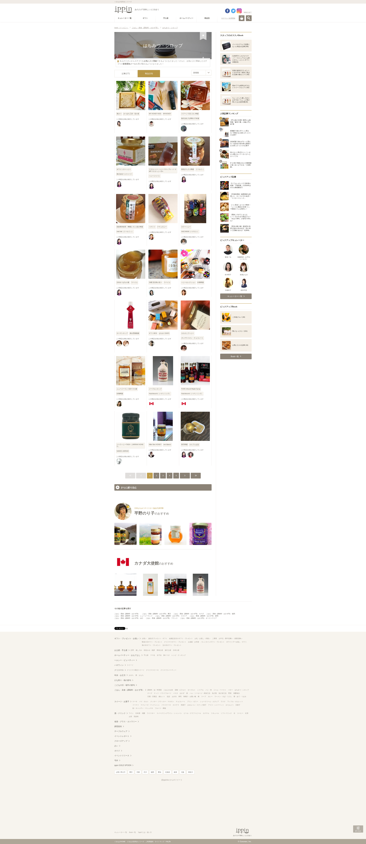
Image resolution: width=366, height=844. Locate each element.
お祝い (144, 638)
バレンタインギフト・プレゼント (212, 642)
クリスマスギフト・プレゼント (175, 642)
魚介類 (214, 693)
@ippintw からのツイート (171, 780)
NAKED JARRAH (123, 451)
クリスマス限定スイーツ (135, 670)
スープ (203, 696)
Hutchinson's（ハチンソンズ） (160, 393)
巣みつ (119, 114)
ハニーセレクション (188, 282)
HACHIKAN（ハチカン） (190, 231)
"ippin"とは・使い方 (145, 832)
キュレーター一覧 (120, 832)
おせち (131, 675)
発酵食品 (236, 693)
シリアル (200, 690)
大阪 (182, 772)
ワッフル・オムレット (235, 701)
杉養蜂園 (200, 282)
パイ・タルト (144, 701)
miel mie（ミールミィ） (125, 231)
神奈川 (190, 772)
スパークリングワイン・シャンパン (169, 713)
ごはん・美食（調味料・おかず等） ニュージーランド (133, 616)
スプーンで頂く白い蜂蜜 (190, 114)
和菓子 (183, 705)
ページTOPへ (358, 837)
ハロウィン (119, 665)
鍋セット (162, 696)
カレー (210, 696)
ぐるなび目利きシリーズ (135, 841)
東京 (131, 772)
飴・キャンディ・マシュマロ (143, 708)
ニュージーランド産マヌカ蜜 (127, 389)
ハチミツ (152, 227)
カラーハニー (186, 227)
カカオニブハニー (187, 333)
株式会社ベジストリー (124, 174)
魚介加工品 (222, 693)
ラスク (223, 701)
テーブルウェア (120, 731)
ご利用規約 (149, 841)
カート (241, 18)
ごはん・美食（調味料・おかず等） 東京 (156, 614)
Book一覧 (132, 832)
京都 (138, 772)
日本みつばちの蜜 (123, 282)
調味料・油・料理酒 (154, 690)
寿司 (180, 696)
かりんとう (230, 705)
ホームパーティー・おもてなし (127, 655)
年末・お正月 (120, 675)
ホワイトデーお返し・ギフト (236, 642)
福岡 (152, 772)
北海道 (167, 772)
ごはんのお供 (168, 690)
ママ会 (152, 655)
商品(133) (149, 73)
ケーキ (135, 701)
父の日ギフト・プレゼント (172, 645)
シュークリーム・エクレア (209, 701)
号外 (116, 760)
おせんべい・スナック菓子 (196, 705)
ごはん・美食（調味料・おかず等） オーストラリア (198, 618)
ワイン (131, 713)
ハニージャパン (154, 176)
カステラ (176, 705)
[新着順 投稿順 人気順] (201, 72)
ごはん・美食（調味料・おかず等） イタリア (171, 616)
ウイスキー (151, 713)
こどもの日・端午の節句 (124, 685)
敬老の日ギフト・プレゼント (152, 642)
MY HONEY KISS (155, 114)
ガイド (117, 751)
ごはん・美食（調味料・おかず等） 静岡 (204, 616)
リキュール (215, 713)
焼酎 (143, 713)
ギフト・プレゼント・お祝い (126, 638)
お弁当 (174, 696)
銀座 (175, 772)
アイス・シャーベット (216, 705)
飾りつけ (166, 655)
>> (196, 475)
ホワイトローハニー (124, 169)
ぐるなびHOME (119, 841)
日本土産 (176, 650)
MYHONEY (167, 114)
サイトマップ (159, 841)
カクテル (206, 713)
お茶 (130, 716)
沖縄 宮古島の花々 (155, 282)
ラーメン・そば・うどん (223, 696)
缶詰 (168, 696)
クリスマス (119, 670)
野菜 (229, 693)
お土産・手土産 (120, 650)
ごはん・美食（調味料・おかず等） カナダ (188, 614)
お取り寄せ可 (120, 772)
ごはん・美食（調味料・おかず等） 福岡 (220, 614)
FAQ (167, 841)
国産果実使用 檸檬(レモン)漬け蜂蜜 (130, 227)
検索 (249, 18)
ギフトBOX (153, 333)
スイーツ (130, 665)
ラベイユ (134, 282)
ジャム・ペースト (220, 690)
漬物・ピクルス (180, 690)
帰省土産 (160, 650)
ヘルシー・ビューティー (124, 660)
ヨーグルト (191, 690)
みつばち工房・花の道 (131, 114)
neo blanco (167, 444)
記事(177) (126, 73)
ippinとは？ (248, 12)
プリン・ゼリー (192, 701)
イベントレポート (121, 736)
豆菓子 (237, 705)
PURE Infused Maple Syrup (190, 389)
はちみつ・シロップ (242, 690)
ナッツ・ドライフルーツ (162, 693)
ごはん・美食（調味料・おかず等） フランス (162, 618)
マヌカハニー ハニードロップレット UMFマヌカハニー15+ (162, 170)
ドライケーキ (166, 705)
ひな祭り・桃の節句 (122, 680)
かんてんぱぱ (194, 444)
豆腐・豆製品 (152, 696)
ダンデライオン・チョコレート (192, 338)
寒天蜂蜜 (184, 444)
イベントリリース (121, 756)
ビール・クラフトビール (192, 713)
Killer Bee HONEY (155, 444)
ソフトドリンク (226, 713)
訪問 (132, 650)
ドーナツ (136, 705)
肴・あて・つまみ (240, 696)
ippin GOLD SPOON (122, 765)
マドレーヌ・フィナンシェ (150, 705)
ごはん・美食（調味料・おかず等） (127, 614)
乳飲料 (136, 716)
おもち (141, 675)
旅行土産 (168, 650)
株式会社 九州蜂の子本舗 (190, 118)
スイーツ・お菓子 (121, 701)
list (127, 628)
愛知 (159, 772)
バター (230, 690)
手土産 (146, 655)
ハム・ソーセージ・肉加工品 (200, 693)
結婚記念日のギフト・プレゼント (181, 638)
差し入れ (139, 650)
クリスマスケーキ (152, 670)
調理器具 (118, 726)
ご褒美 (214, 638)
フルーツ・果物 (160, 708)
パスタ (175, 693)
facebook (227, 10)
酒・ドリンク (120, 713)
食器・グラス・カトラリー (125, 721)
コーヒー (240, 713)
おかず (182, 693)
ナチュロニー (162, 227)
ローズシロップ (122, 333)
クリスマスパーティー (168, 670)
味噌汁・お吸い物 (189, 696)
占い (116, 746)
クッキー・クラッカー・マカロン (162, 701)
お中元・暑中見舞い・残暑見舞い (230, 638)
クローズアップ (120, 741)
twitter (233, 10)
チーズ (149, 693)
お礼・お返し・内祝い (202, 638)
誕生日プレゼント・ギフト (157, 638)
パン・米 (208, 690)
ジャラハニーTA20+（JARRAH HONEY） (130, 445)
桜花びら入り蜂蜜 (187, 169)
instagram (239, 10)
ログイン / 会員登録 (228, 18)
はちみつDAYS (164, 333)
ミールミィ (200, 169)
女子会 (159, 655)
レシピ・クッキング (179, 655)
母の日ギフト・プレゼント (151, 645)
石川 (145, 772)
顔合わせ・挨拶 (149, 650)
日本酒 (137, 713)
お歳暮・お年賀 (193, 642)
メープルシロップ (155, 389)
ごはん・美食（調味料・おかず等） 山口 (128, 618)
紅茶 (246, 713)
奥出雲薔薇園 (134, 333)
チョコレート (180, 701)
